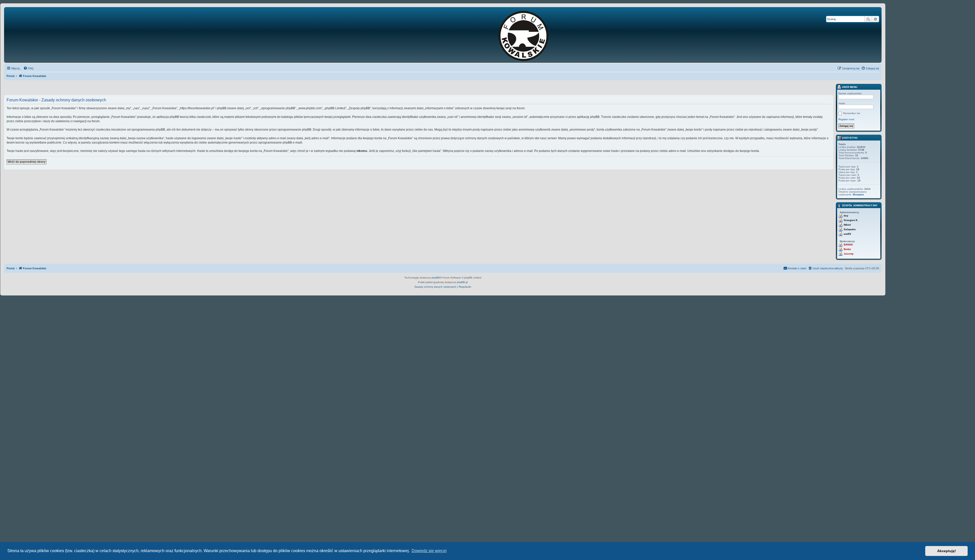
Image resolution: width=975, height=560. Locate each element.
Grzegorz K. (851, 220)
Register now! (846, 119)
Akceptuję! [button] (946, 551)
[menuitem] (28, 68)
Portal (10, 75)
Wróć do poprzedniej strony (26, 162)
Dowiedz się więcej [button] (429, 551)
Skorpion (858, 194)
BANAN (848, 244)
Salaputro (850, 229)
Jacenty (849, 253)
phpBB (436, 277)
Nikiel (847, 224)
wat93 (847, 233)
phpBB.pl (462, 282)
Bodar (847, 249)
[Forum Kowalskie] (531, 34)
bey (846, 215)
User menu (849, 87)
